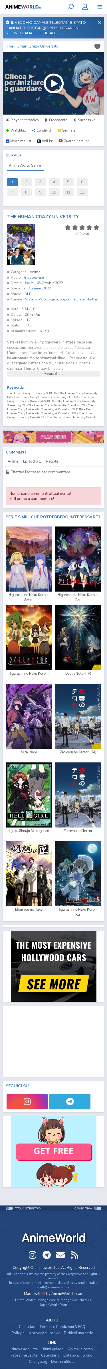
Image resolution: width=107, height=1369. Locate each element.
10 (54, 192)
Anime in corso (80, 1349)
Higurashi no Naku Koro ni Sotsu (29, 597)
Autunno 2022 (39, 288)
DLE (28, 294)
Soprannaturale (72, 299)
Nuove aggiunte (24, 1349)
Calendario (50, 1355)
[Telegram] (69, 1101)
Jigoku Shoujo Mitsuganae (29, 831)
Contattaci (27, 1326)
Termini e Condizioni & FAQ (62, 1326)
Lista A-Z (71, 1355)
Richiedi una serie (78, 1333)
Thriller (91, 299)
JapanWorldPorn (53, 1305)
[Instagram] (27, 1101)
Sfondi (87, 1355)
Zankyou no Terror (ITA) (78, 752)
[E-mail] (60, 1255)
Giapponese (34, 277)
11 (68, 192)
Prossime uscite (24, 1355)
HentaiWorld (25, 1300)
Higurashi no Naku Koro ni (29, 673)
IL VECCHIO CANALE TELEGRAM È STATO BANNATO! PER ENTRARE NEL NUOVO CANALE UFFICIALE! (46, 27)
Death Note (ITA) (78, 673)
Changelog (38, 1361)
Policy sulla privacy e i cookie (35, 1333)
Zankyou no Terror (78, 831)
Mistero (31, 299)
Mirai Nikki (29, 752)
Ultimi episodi (52, 1349)
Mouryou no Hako (29, 909)
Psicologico (48, 299)
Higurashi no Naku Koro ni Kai (78, 912)
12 (82, 192)
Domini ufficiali (63, 1361)
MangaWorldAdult (75, 1300)
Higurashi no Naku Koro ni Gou (78, 597)
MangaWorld (48, 1300)
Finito (27, 325)
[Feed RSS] (74, 1255)
